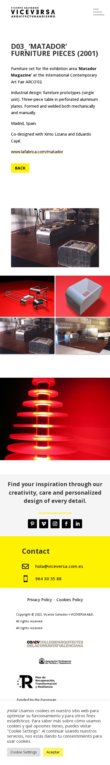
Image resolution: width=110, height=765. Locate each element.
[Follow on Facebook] (66, 523)
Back (20, 168)
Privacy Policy (39, 599)
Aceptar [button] (53, 752)
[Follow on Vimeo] (43, 523)
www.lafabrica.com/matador (37, 151)
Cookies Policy (69, 599)
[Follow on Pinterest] (32, 523)
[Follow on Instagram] (55, 523)
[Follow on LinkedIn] (77, 523)
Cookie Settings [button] (23, 752)
